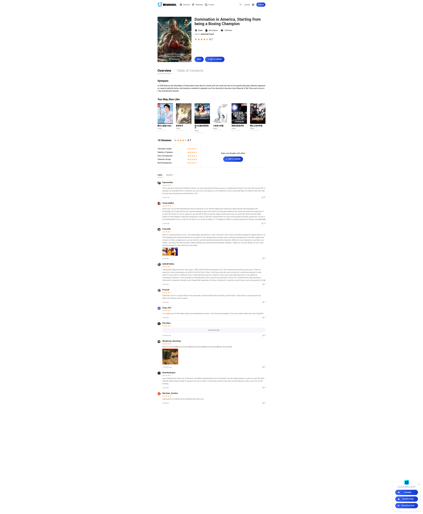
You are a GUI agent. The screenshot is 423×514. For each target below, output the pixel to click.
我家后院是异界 (238, 126)
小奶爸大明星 (218, 126)
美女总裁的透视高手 (202, 127)
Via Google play (408, 506)
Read (199, 59)
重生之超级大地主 (165, 126)
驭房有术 (179, 126)
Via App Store (408, 499)
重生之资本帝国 (256, 126)
